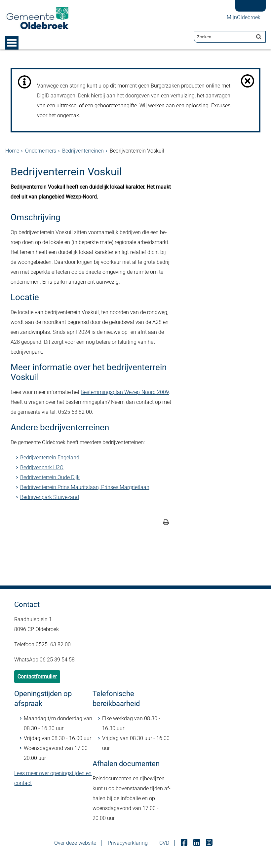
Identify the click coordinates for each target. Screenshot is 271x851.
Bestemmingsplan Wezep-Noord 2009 (125, 392)
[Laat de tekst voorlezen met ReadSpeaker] (248, 2)
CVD (164, 843)
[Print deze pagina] (166, 523)
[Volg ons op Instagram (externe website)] (210, 843)
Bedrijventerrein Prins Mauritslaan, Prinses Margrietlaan (84, 487)
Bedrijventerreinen (83, 151)
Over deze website (75, 843)
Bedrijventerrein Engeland (49, 457)
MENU (12, 43)
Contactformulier (37, 676)
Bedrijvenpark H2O (41, 467)
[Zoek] (259, 36)
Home (12, 151)
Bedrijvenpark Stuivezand (49, 497)
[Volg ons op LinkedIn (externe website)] (197, 843)
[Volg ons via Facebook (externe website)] (185, 843)
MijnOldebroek (243, 17)
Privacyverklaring (128, 843)
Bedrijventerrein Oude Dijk (50, 477)
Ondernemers (40, 151)
